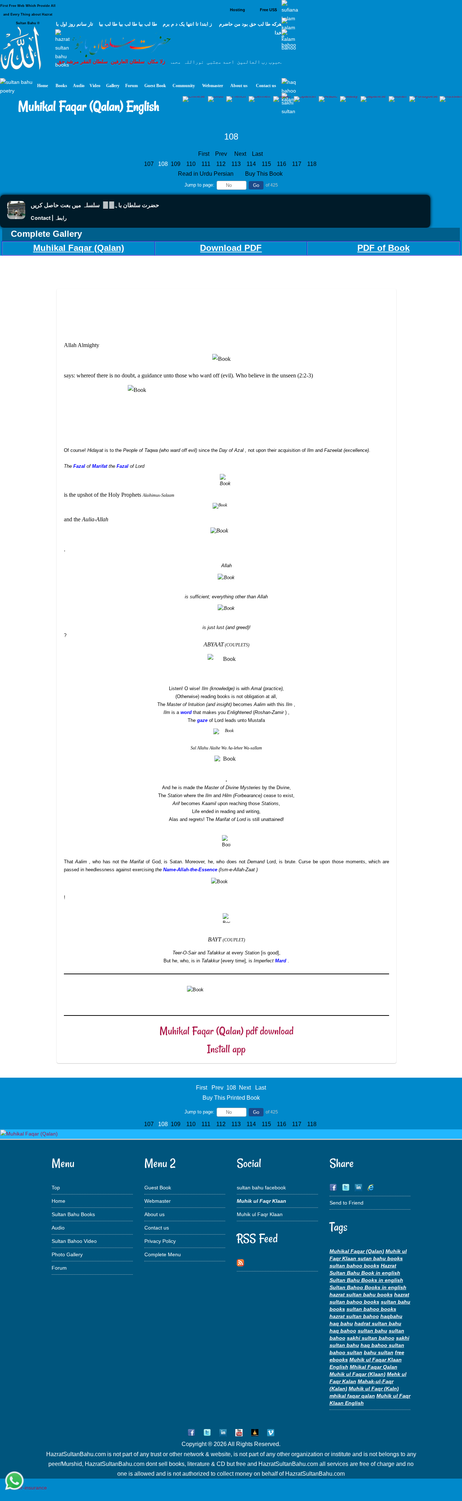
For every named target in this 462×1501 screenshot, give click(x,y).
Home (58, 1201)
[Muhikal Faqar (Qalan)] (29, 1134)
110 (192, 164)
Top (56, 1187)
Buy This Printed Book (231, 1098)
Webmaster (157, 1201)
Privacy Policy (160, 1241)
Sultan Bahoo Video (74, 1241)
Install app (226, 1049)
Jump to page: (199, 185)
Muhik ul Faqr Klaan (260, 1214)
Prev (221, 154)
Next (240, 154)
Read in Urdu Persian (206, 174)
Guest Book (157, 1187)
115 (267, 164)
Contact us (156, 1228)
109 (176, 164)
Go (256, 185)
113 (237, 164)
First (204, 154)
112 (221, 164)
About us (154, 1214)
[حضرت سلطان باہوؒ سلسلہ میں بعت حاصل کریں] (16, 217)
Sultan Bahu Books (73, 1214)
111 (206, 164)
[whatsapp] (14, 1481)
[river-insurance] (27, 1488)
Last (257, 154)
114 (252, 164)
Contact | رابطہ (49, 218)
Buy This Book (264, 174)
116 (282, 164)
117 (297, 164)
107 (150, 164)
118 (312, 164)
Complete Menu (162, 1254)
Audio (58, 1228)
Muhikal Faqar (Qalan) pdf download (226, 1030)
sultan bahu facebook (261, 1187)
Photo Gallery (67, 1254)
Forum (59, 1268)
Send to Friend (346, 1203)
